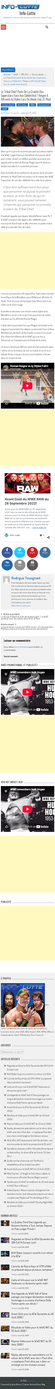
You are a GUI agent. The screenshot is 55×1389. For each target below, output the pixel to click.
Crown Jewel (37, 74)
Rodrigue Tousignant (11, 113)
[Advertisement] (27, 46)
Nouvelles (22, 104)
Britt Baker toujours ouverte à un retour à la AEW (29, 1074)
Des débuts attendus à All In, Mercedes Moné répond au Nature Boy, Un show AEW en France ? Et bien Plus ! (30, 1152)
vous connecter (21, 646)
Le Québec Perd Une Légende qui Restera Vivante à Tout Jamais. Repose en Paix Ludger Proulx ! (31, 1225)
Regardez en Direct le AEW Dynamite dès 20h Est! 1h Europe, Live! (32, 1240)
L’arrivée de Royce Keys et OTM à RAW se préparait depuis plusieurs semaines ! (32, 1268)
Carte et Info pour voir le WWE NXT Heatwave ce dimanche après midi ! (29, 1281)
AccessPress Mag (37, 1384)
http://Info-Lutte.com (21, 605)
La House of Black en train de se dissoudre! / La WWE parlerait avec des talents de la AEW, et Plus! (24, 618)
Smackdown (44, 104)
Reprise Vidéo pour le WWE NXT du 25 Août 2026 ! (29, 1123)
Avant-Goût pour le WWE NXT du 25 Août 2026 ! (28, 1169)
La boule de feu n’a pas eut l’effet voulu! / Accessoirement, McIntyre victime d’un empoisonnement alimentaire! (27, 628)
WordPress (17, 1384)
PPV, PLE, (25, 74)
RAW (33, 104)
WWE (15, 74)
